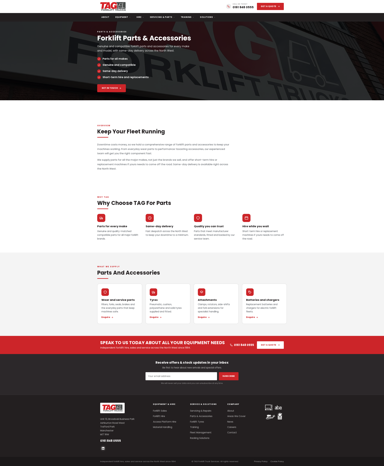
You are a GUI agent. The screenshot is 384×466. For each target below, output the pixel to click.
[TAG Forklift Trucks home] (113, 6)
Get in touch (110, 88)
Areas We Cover (236, 416)
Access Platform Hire (164, 421)
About (105, 17)
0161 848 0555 (244, 345)
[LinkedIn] (103, 448)
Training (186, 17)
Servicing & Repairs (200, 410)
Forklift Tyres (197, 421)
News (230, 421)
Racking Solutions (199, 438)
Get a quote (268, 6)
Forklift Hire (159, 416)
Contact (232, 432)
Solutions (206, 17)
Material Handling (162, 427)
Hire (138, 17)
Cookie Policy (277, 461)
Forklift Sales (160, 410)
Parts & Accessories (201, 416)
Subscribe (228, 376)
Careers (231, 427)
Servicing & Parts (161, 17)
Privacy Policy (260, 461)
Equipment (121, 17)
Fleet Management (201, 432)
